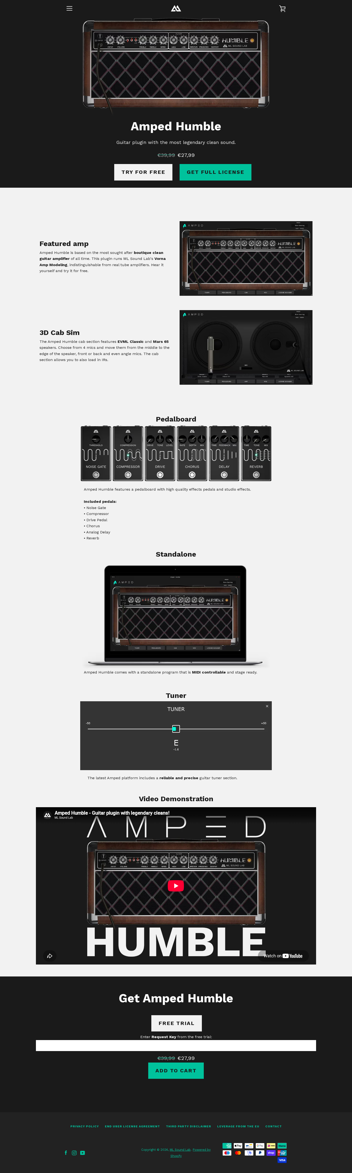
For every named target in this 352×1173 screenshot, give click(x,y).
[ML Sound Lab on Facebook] (65, 1152)
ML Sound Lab (180, 1149)
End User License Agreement (132, 1126)
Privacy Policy (84, 1126)
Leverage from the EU (238, 1126)
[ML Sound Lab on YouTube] (82, 1152)
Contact (273, 1126)
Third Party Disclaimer (188, 1126)
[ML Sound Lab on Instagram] (74, 1152)
